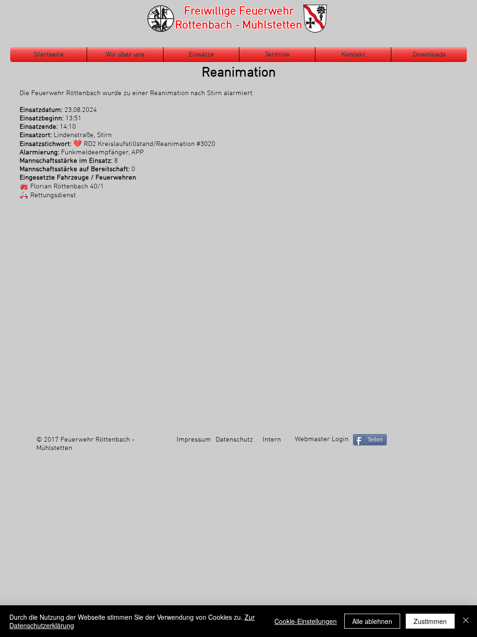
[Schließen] (465, 621)
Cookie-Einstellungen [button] (305, 621)
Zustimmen (430, 621)
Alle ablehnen (372, 621)
